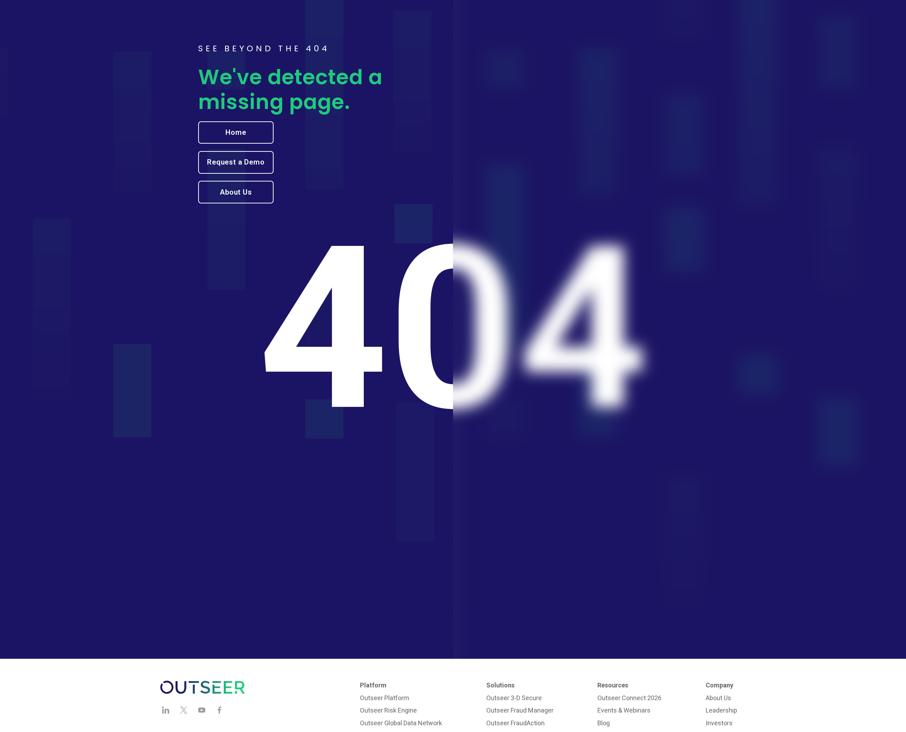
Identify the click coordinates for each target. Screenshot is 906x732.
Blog (603, 723)
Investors (719, 723)
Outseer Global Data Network (401, 723)
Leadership (721, 710)
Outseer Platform (384, 698)
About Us (718, 698)
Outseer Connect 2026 (629, 698)
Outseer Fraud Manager (520, 710)
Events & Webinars (623, 710)
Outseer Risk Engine (388, 710)
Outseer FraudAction (515, 723)
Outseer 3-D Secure (514, 698)
